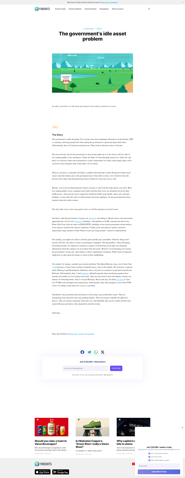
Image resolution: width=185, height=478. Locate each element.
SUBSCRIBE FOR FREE (159, 472)
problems (85, 273)
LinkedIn (90, 333)
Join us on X (108, 375)
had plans (120, 279)
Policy (99, 29)
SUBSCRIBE (116, 368)
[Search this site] (149, 8)
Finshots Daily (60, 9)
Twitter (81, 333)
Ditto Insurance (117, 9)
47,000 (55, 267)
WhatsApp (73, 333)
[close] (182, 2)
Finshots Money (90, 9)
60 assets (78, 221)
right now (92, 218)
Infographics (104, 9)
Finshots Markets (75, 9)
